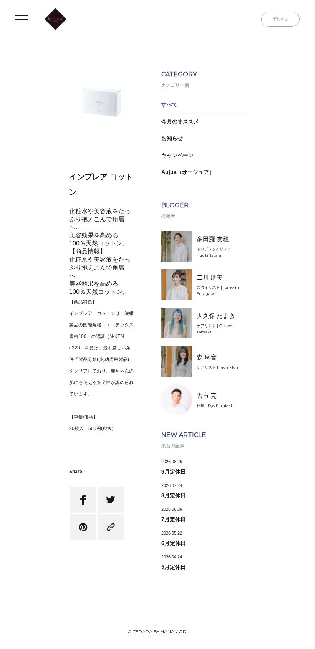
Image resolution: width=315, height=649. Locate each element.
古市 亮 (207, 395)
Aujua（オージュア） (187, 172)
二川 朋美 (210, 277)
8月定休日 (173, 495)
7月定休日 (173, 519)
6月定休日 (173, 543)
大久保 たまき (216, 316)
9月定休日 (173, 472)
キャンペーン (177, 155)
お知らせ (172, 138)
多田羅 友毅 (213, 239)
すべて (169, 104)
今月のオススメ (180, 121)
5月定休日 (173, 567)
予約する (280, 19)
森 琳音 (207, 357)
